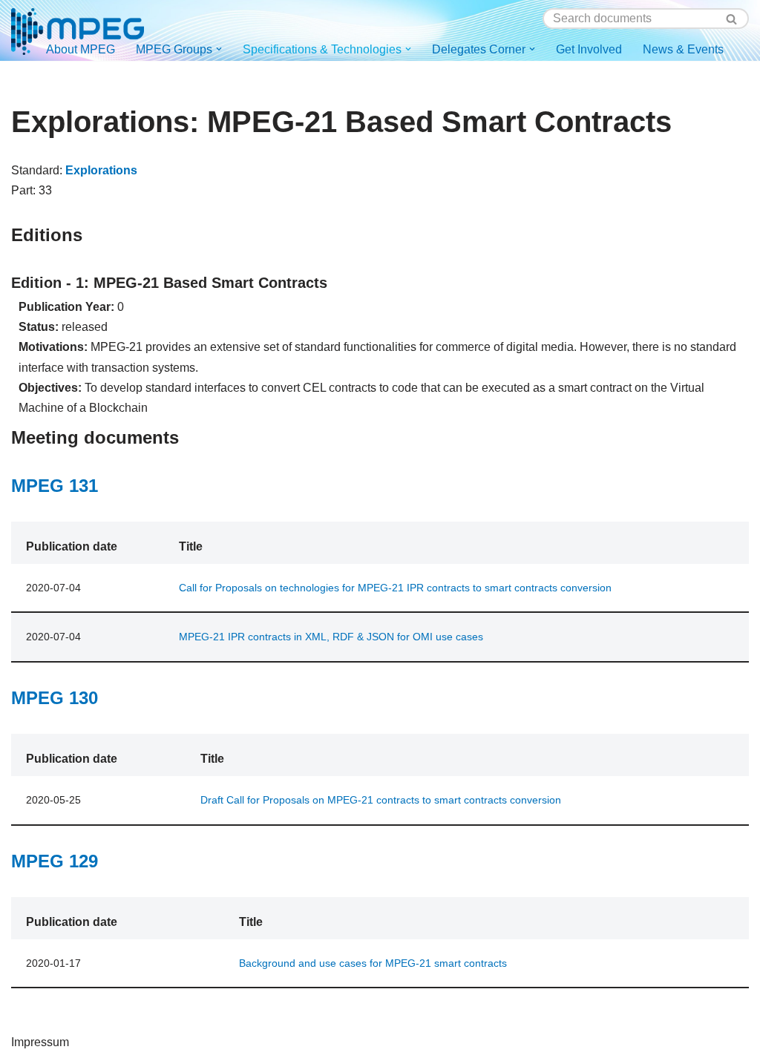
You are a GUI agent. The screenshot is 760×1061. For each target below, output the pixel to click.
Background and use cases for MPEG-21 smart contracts (373, 963)
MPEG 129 (54, 861)
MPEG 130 (54, 698)
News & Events (683, 49)
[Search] (732, 18)
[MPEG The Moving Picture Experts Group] (77, 31)
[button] (219, 49)
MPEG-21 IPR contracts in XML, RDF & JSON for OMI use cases (331, 637)
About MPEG (80, 49)
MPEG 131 (54, 486)
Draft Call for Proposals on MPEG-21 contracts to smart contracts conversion (380, 800)
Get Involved (589, 49)
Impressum (40, 1042)
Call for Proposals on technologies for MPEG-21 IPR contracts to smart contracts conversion (395, 588)
